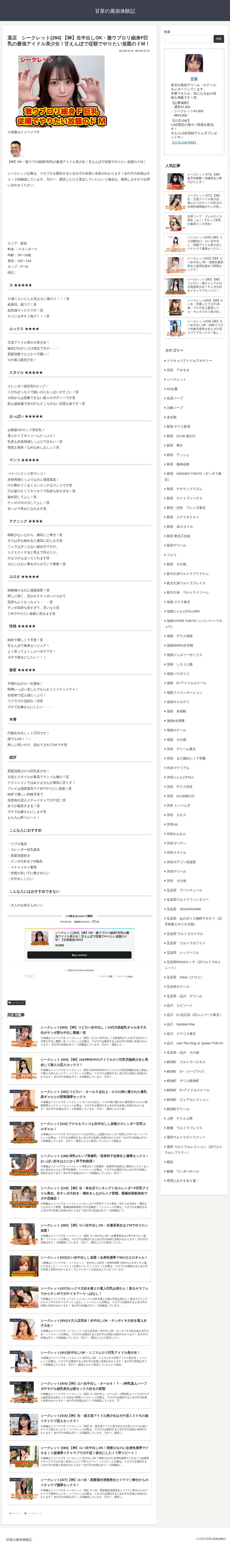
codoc (130, 976)
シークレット (18, 1002)
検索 (167, 32)
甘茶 (110, 976)
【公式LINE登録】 (184, 142)
